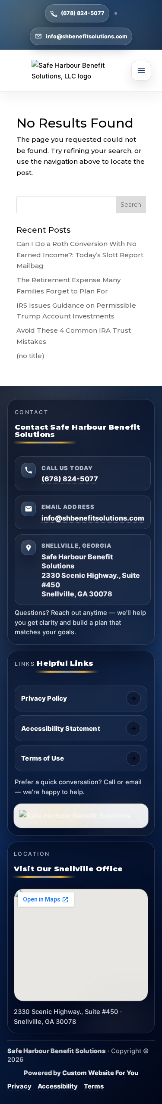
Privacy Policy (44, 698)
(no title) (30, 356)
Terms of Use (42, 758)
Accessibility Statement (60, 728)
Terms (94, 1086)
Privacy (19, 1086)
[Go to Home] (81, 71)
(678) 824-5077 (83, 13)
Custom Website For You (100, 1073)
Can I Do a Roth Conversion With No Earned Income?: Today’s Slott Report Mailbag (79, 255)
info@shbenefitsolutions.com (86, 36)
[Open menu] (141, 71)
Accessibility (58, 1086)
